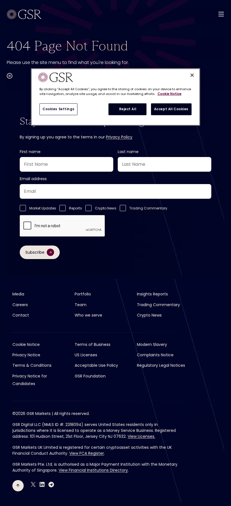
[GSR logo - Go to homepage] (24, 14)
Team (80, 305)
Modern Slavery (152, 344)
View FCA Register (86, 453)
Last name (128, 151)
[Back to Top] (18, 485)
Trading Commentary (148, 208)
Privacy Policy (119, 137)
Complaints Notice (155, 355)
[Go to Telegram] (51, 484)
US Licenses (86, 355)
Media (18, 294)
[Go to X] (33, 484)
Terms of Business (92, 344)
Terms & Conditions (32, 365)
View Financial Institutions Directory (93, 470)
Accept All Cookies (171, 109)
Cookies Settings (58, 109)
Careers (20, 305)
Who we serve (88, 315)
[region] (115, 97)
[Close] (192, 75)
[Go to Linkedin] (42, 484)
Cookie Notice (26, 344)
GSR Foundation (90, 376)
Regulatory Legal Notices (161, 365)
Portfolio (83, 294)
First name (30, 151)
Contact (20, 315)
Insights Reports (152, 294)
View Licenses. (141, 436)
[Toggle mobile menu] (221, 13)
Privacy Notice (26, 355)
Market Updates (42, 208)
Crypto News (105, 208)
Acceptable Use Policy (96, 365)
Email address (33, 179)
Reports (75, 208)
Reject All (127, 109)
